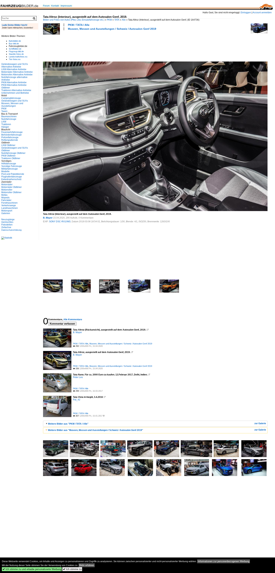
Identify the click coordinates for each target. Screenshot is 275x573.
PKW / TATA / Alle (78, 24)
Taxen (4, 111)
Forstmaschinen (9, 203)
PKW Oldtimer (8, 155)
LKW (3, 121)
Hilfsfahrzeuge (8, 163)
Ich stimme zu (72, 569)
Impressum (66, 5)
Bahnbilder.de (15, 41)
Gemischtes (7, 222)
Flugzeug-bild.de (16, 51)
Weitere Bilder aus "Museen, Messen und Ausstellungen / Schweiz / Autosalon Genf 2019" (95, 430)
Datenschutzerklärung (11, 230)
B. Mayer (48, 217)
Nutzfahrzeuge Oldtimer (13, 153)
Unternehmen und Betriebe (15, 93)
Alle (124, 20)
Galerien (5, 213)
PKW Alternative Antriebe (14, 82)
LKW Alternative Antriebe (13, 69)
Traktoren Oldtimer (10, 158)
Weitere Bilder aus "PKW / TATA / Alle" (68, 424)
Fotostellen (7, 224)
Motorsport (6, 210)
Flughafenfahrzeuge (11, 176)
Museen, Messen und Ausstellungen (12, 104)
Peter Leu (78, 377)
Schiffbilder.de (15, 49)
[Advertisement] (111, 45)
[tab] (155, 424)
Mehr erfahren (86, 565)
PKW (109, 20)
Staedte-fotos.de (16, 54)
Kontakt (55, 5)
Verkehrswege (8, 205)
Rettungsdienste (9, 140)
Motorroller (6, 189)
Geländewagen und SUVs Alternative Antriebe (14, 65)
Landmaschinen (9, 208)
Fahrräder (6, 200)
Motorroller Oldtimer (11, 192)
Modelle (5, 171)
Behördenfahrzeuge (11, 134)
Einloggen (246, 12)
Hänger (5, 127)
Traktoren (6, 124)
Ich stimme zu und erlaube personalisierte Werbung (31, 569)
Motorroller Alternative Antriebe (17, 74)
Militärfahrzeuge (9, 169)
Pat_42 (76, 399)
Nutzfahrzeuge (8, 119)
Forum (46, 5)
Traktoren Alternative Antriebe (16, 90)
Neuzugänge (8, 219)
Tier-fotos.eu (14, 59)
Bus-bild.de (14, 43)
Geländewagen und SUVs (14, 100)
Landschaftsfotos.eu (18, 57)
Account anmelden (262, 12)
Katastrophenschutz (11, 179)
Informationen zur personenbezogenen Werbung (223, 561)
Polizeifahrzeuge (10, 137)
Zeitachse (6, 227)
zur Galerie (260, 423)
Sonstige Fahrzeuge (11, 166)
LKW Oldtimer (8, 145)
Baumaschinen (9, 116)
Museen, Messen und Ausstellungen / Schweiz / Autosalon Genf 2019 (112, 28)
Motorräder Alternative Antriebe (17, 72)
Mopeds (5, 197)
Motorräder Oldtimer (11, 187)
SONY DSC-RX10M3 (60, 221)
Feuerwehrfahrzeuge (12, 132)
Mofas (4, 195)
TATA (116, 20)
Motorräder (7, 184)
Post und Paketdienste (12, 174)
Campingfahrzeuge (11, 98)
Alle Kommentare (72, 319)
